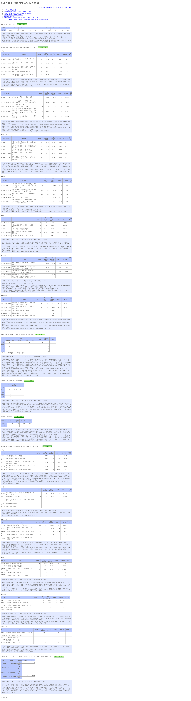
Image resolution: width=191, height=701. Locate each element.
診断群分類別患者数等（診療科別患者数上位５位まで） (19, 11)
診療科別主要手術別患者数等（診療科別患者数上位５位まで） (21, 17)
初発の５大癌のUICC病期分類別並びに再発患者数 (18, 13)
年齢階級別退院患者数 (10, 10)
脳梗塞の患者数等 (9, 16)
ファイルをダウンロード (21, 24)
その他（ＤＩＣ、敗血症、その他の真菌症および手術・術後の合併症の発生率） (26, 19)
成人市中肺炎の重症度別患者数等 (13, 14)
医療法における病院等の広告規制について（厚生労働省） (55, 7)
